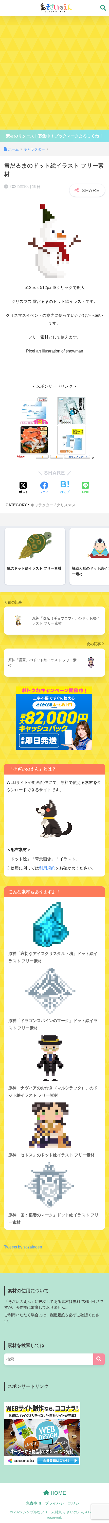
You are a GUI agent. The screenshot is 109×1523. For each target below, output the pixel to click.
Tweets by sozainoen (23, 1247)
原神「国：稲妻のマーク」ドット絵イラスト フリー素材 (53, 1218)
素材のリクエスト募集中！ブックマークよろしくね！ (54, 136)
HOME (57, 1493)
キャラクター (42, 505)
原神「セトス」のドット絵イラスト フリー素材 (51, 1155)
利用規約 (47, 868)
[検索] (99, 1359)
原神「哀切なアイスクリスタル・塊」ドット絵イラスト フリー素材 (53, 957)
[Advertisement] (54, 72)
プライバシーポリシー (64, 1503)
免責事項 (33, 1503)
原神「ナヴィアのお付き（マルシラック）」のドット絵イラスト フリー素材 (53, 1091)
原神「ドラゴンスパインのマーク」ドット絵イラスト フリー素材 (53, 1024)
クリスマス (66, 505)
